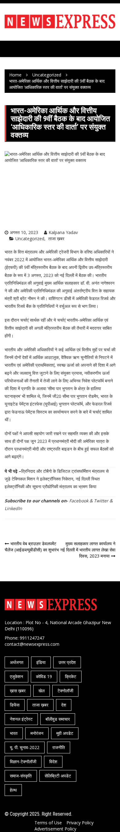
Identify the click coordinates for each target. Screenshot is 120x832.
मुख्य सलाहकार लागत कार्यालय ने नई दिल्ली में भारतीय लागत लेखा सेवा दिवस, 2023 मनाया (87, 550)
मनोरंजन (36, 733)
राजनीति (58, 747)
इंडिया (41, 662)
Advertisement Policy (55, 829)
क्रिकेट (70, 676)
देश (63, 705)
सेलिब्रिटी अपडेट (58, 776)
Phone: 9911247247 (24, 638)
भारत (14, 733)
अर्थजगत (16, 662)
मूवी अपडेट (64, 733)
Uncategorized (29, 238)
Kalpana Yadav (63, 232)
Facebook (78, 501)
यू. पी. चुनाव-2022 (24, 747)
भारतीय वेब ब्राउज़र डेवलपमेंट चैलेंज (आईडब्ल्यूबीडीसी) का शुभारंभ (32, 547)
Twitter (101, 501)
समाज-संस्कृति (21, 776)
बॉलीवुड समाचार (58, 719)
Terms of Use (48, 823)
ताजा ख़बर (56, 238)
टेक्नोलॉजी (65, 691)
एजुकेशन (16, 676)
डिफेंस (14, 705)
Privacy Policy (80, 823)
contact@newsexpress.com (32, 644)
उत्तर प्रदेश (67, 662)
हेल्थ (13, 790)
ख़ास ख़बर (18, 691)
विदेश (53, 761)
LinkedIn (13, 508)
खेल (41, 691)
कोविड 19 (44, 676)
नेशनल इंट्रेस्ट (21, 719)
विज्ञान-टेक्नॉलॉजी (23, 761)
